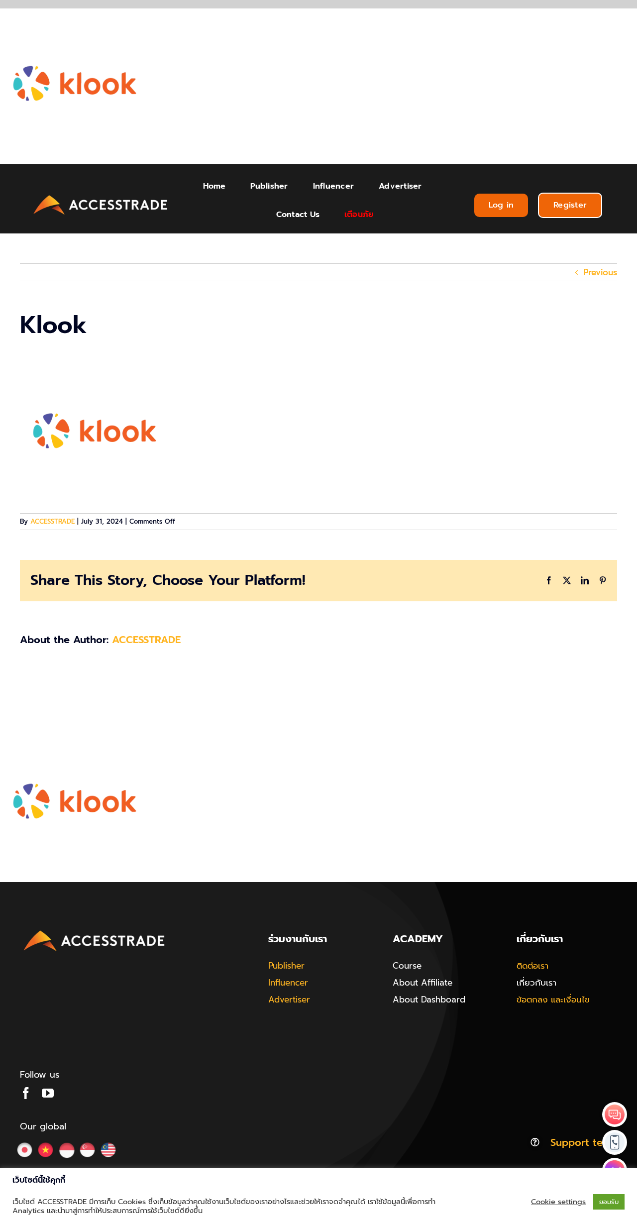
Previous (600, 272)
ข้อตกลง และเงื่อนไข (553, 999)
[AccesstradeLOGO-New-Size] (101, 195)
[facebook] (26, 1093)
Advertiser (289, 999)
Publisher (286, 965)
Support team (583, 1142)
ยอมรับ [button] (609, 1202)
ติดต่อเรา (532, 965)
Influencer (288, 982)
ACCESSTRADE (52, 521)
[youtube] (48, 1093)
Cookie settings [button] (558, 1201)
